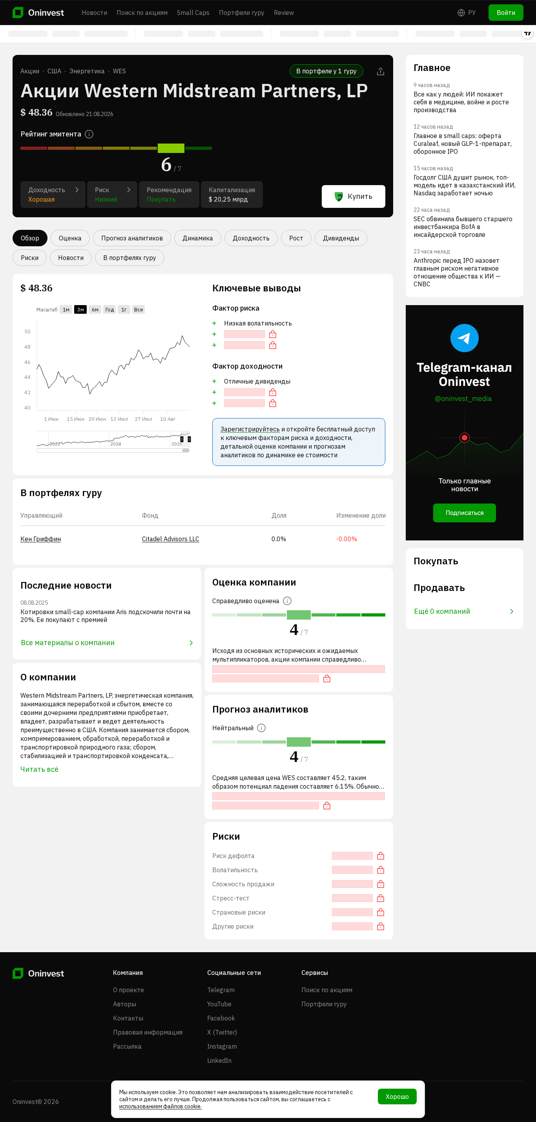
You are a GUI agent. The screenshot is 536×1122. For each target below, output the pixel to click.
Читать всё (39, 769)
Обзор (30, 238)
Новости (94, 12)
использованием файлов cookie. (160, 1106)
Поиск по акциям (142, 12)
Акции (29, 71)
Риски (29, 258)
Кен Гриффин (40, 539)
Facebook (221, 1018)
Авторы (124, 1004)
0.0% (279, 539)
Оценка (70, 238)
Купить (360, 196)
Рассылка (127, 1046)
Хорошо (397, 1096)
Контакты (128, 1018)
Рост (296, 238)
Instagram (222, 1046)
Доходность (251, 238)
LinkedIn (219, 1060)
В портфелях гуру (129, 258)
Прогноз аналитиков (132, 238)
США (54, 71)
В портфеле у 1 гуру (326, 71)
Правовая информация (147, 1032)
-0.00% (346, 539)
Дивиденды (341, 238)
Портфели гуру (241, 12)
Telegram (221, 990)
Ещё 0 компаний (442, 611)
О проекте (128, 990)
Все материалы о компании (68, 642)
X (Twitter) (222, 1032)
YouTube (219, 1004)
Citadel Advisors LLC (170, 539)
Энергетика (87, 71)
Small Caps (193, 12)
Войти (506, 12)
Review (284, 12)
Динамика (197, 238)
